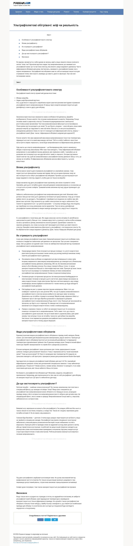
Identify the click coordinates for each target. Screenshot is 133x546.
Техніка (76, 12)
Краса (28, 12)
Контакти (16, 542)
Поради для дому (53, 12)
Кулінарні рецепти (89, 12)
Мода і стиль (38, 12)
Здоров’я (18, 12)
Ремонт (67, 12)
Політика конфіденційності (30, 542)
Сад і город (104, 12)
